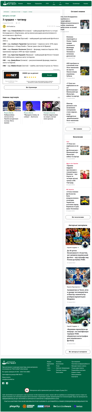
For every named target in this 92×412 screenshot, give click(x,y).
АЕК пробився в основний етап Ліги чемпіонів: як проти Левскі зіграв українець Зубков (72, 69)
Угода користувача (78, 368)
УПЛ (47, 3)
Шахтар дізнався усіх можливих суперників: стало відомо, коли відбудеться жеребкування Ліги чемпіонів (72, 111)
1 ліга (48, 368)
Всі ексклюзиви (78, 217)
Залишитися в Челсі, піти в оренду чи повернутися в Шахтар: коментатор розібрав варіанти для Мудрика (77, 294)
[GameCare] (78, 406)
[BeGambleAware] (62, 406)
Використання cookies (79, 366)
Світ (67, 141)
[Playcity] (15, 406)
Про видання (76, 361)
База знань (59, 372)
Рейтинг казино (61, 370)
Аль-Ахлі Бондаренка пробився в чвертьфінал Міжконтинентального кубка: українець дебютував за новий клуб (70, 23)
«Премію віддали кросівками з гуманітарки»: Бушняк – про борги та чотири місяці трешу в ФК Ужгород (72, 174)
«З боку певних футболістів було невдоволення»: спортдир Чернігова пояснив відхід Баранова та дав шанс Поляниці (72, 200)
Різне (67, 3)
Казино (86, 3)
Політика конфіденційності (81, 364)
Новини (20, 3)
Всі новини (78, 129)
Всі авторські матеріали (78, 352)
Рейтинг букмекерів (62, 368)
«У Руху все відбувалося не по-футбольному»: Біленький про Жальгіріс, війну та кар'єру (72, 89)
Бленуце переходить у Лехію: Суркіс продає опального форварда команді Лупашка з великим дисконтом (71, 46)
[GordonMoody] (28, 406)
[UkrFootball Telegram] (7, 383)
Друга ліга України (72, 163)
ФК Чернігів (70, 189)
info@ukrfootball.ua (8, 379)
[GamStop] (43, 406)
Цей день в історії (9, 16)
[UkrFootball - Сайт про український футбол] (8, 4)
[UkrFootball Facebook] (3, 383)
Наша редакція (76, 374)
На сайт (49, 75)
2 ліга (48, 370)
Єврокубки (38, 3)
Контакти (75, 376)
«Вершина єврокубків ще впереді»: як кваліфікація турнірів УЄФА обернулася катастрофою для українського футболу (77, 335)
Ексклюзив (59, 364)
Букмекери (76, 3)
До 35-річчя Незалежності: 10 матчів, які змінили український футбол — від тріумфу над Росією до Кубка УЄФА (77, 255)
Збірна (29, 3)
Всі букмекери (31, 87)
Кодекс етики (76, 372)
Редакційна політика (78, 370)
